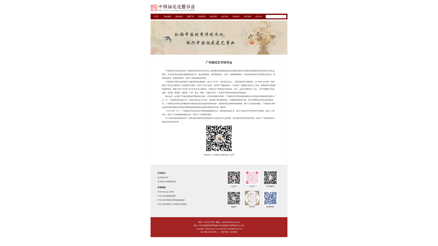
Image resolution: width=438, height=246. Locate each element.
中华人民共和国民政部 (166, 196)
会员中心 (259, 16)
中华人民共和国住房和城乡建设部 (171, 200)
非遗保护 (236, 16)
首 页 (156, 16)
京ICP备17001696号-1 (209, 232)
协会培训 (213, 16)
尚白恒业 (233, 232)
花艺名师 (247, 16)
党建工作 (190, 16)
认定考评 (224, 16)
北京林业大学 (162, 177)
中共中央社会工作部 (165, 192)
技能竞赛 (202, 16)
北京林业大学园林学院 (166, 182)
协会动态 (179, 16)
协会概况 (167, 16)
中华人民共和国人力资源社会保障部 (172, 204)
